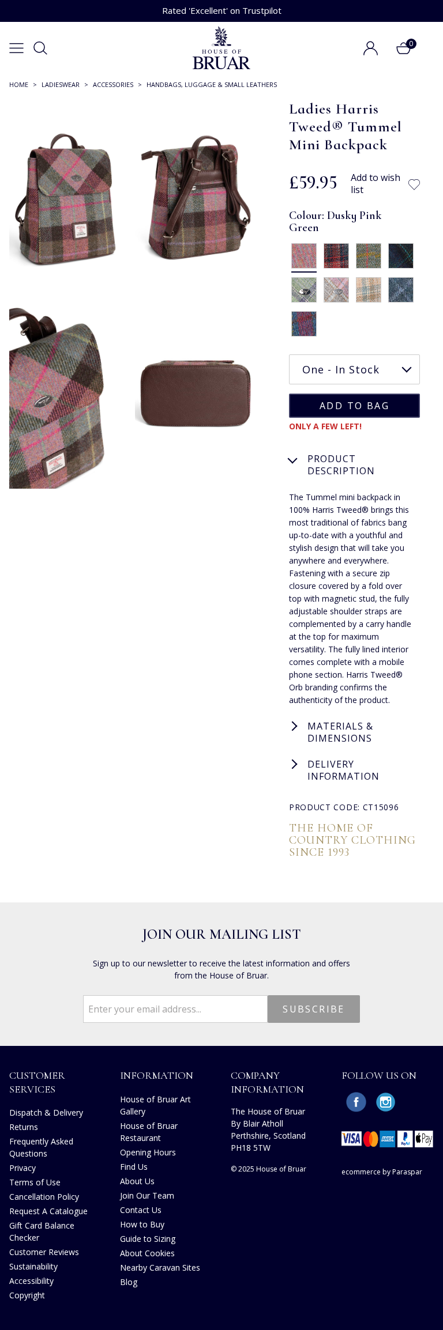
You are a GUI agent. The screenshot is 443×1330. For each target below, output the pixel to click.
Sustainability (33, 1266)
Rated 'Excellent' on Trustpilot (221, 10)
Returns (23, 1126)
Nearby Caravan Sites (160, 1267)
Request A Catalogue (48, 1211)
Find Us (134, 1166)
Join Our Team (147, 1195)
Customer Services (37, 1082)
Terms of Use (35, 1182)
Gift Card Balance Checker (41, 1231)
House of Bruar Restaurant (149, 1131)
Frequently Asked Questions (41, 1147)
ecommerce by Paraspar (381, 1172)
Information (156, 1075)
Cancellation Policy (44, 1196)
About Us (137, 1181)
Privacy (22, 1167)
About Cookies (147, 1253)
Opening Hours (148, 1152)
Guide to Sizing (147, 1238)
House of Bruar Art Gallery (155, 1105)
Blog (128, 1281)
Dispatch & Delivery (46, 1112)
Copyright (27, 1295)
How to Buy (142, 1224)
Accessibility (31, 1280)
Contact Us (141, 1209)
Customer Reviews (44, 1251)
